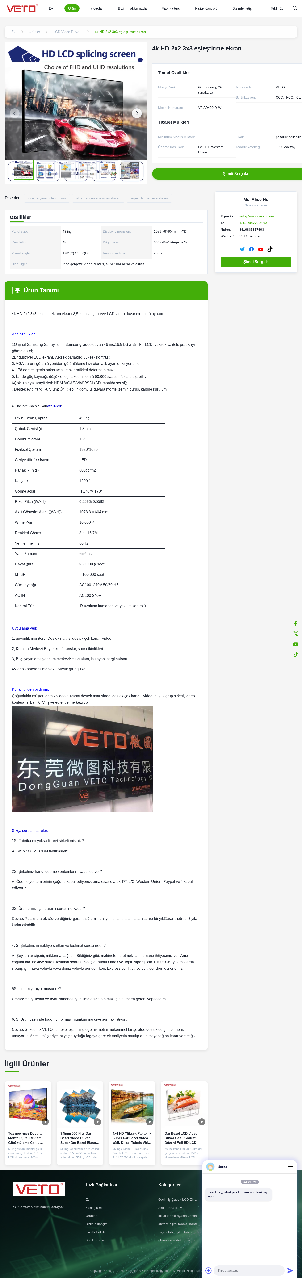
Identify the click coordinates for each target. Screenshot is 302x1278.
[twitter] (295, 634)
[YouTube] (261, 249)
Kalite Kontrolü (206, 8)
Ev (51, 8)
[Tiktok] (295, 654)
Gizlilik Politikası (97, 1232)
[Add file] (208, 1270)
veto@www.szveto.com (256, 216)
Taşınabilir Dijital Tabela (175, 1232)
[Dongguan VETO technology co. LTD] (23, 8)
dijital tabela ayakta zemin (177, 1216)
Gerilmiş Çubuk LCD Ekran (178, 1199)
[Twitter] (242, 249)
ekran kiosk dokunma (174, 1240)
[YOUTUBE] (295, 644)
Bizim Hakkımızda (132, 8)
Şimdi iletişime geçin (28, 1156)
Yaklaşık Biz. (95, 1208)
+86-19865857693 (253, 223)
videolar (97, 8)
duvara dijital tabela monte (178, 1224)
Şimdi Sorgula (256, 262)
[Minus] (290, 1166)
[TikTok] (270, 249)
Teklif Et (277, 8)
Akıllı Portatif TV (170, 1208)
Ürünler (91, 1216)
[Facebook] (295, 623)
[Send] (290, 1270)
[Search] (295, 8)
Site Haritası (95, 1240)
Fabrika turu (171, 8)
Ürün (72, 8)
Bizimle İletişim (244, 8)
